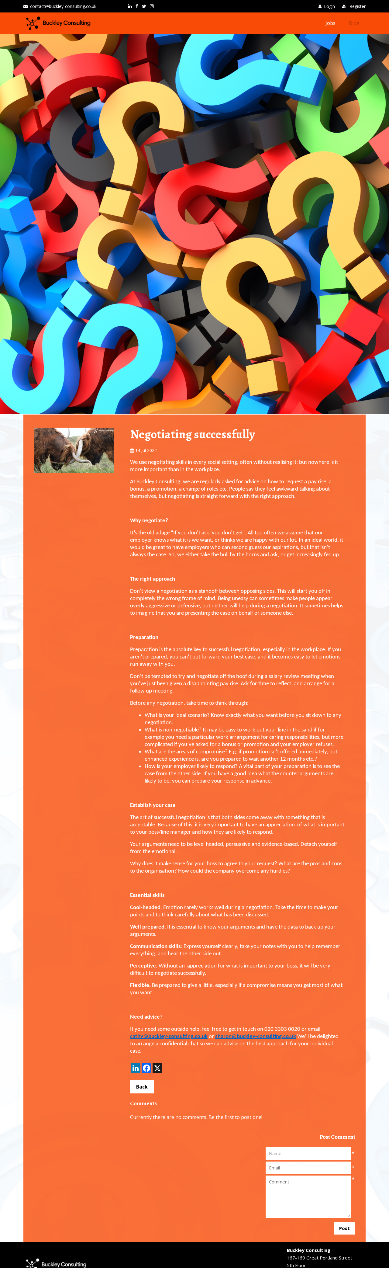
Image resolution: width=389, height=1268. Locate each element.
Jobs (330, 23)
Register (357, 6)
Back (142, 1086)
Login (329, 6)
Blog (354, 23)
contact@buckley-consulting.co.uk (63, 6)
